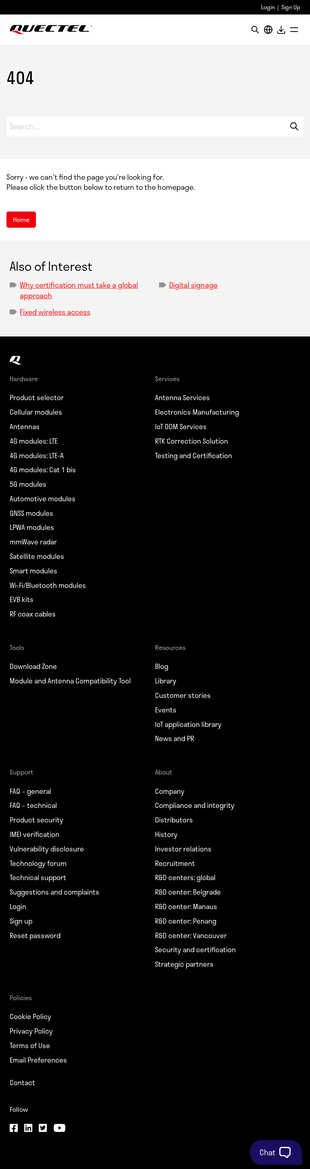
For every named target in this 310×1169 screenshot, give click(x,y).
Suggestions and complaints (54, 892)
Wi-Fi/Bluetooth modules (48, 585)
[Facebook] (14, 1129)
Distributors (174, 820)
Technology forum (38, 863)
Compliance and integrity (195, 805)
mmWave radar (33, 542)
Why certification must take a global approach (79, 290)
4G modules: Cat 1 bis (43, 470)
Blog (161, 666)
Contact (22, 1083)
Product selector (37, 398)
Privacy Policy (31, 1031)
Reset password (35, 936)
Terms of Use (30, 1046)
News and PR (174, 738)
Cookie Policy (30, 1017)
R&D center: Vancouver (191, 936)
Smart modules (33, 571)
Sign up (21, 921)
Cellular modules (36, 412)
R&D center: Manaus (186, 907)
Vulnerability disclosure (47, 849)
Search (294, 126)
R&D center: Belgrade (188, 892)
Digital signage (193, 285)
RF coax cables (33, 614)
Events (165, 710)
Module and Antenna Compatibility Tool (70, 681)
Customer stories (183, 695)
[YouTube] (59, 1129)
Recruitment (175, 863)
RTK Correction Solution (191, 441)
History (166, 834)
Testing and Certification (193, 456)
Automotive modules (42, 499)
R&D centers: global (185, 877)
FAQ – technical (33, 805)
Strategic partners (184, 964)
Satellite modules (37, 556)
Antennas (25, 427)
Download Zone (33, 666)
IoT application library (188, 724)
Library (165, 681)
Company (169, 791)
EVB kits (22, 599)
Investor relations (183, 849)
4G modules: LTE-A (37, 456)
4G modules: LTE (34, 441)
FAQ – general (30, 791)
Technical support (38, 877)
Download (280, 30)
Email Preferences (38, 1060)
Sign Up (290, 7)
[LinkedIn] (28, 1129)
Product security (36, 820)
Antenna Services (182, 398)
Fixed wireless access (55, 312)
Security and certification (195, 950)
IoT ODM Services (181, 427)
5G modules (28, 484)
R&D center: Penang (185, 921)
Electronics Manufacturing (197, 412)
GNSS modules (31, 513)
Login (268, 7)
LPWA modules (32, 527)
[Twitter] (43, 1129)
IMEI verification (34, 834)
